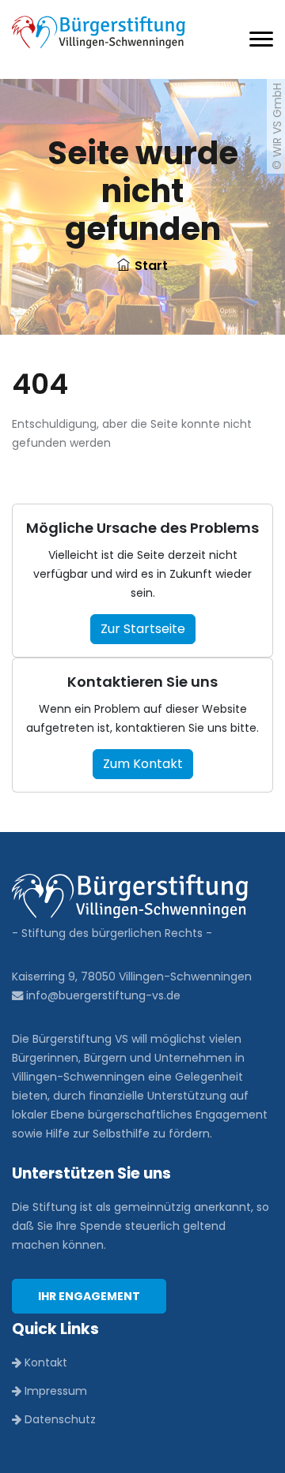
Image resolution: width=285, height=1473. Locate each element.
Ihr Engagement (89, 1296)
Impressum (54, 1391)
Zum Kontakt (143, 764)
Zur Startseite (143, 629)
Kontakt (44, 1362)
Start (151, 266)
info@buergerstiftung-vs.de (101, 995)
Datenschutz (58, 1419)
